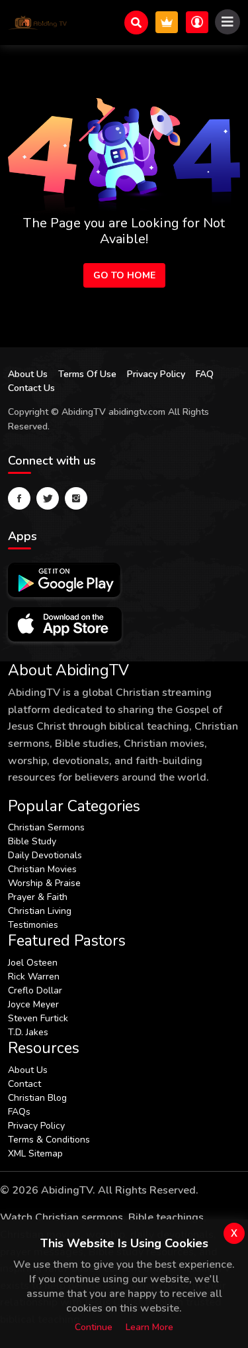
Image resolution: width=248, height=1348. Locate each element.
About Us (28, 374)
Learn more (149, 1327)
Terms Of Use (87, 374)
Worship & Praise (44, 883)
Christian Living (39, 911)
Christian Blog (37, 1098)
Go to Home (124, 275)
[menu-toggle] (227, 21)
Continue (93, 1327)
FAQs (19, 1111)
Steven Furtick (38, 1018)
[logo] (37, 22)
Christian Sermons (46, 827)
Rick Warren (34, 976)
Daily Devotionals (45, 855)
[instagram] (76, 498)
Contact (24, 1084)
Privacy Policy (156, 374)
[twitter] (47, 498)
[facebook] (19, 498)
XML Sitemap (35, 1153)
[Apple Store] (65, 624)
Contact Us (31, 388)
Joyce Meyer (33, 1004)
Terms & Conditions (49, 1139)
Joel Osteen (33, 962)
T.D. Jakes (28, 1032)
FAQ (205, 374)
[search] (136, 22)
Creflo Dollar (35, 990)
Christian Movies (42, 869)
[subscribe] (166, 22)
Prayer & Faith (37, 897)
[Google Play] (64, 580)
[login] (197, 22)
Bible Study (32, 841)
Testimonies (33, 925)
